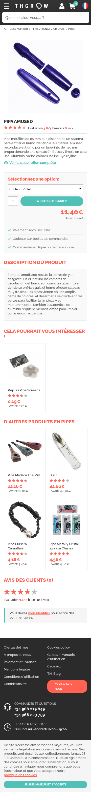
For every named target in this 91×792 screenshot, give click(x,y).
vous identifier (39, 613)
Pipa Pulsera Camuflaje (17, 546)
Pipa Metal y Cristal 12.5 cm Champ (64, 546)
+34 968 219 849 (29, 709)
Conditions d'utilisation (21, 677)
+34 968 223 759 (29, 714)
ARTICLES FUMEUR (16, 28)
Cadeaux (54, 666)
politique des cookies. (20, 775)
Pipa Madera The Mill (24, 475)
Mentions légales (17, 669)
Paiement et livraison (20, 662)
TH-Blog (54, 674)
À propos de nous (17, 655)
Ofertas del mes (16, 647)
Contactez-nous (63, 686)
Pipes (71, 28)
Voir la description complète (32, 163)
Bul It (54, 475)
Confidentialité (15, 684)
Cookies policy (58, 647)
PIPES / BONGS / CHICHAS (48, 28)
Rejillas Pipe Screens (24, 390)
